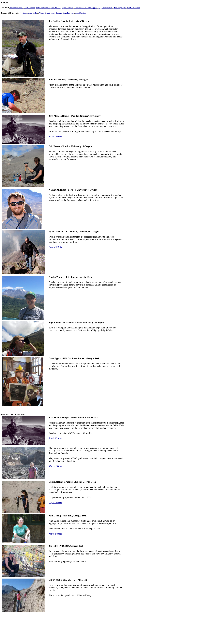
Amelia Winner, (80, 8)
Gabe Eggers (92, 8)
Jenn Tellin (32, 13)
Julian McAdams (16, 8)
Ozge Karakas (68, 13)
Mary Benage (56, 13)
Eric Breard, (55, 8)
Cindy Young (44, 13)
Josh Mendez (29, 8)
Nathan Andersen (43, 8)
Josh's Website (55, 136)
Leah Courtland (133, 8)
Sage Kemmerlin (105, 8)
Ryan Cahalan (67, 8)
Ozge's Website (55, 502)
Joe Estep (23, 13)
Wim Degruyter (119, 8)
